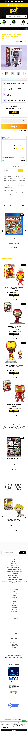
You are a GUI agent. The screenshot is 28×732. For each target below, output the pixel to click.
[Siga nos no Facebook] (12, 634)
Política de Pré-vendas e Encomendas (14, 579)
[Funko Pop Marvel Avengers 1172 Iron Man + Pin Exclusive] (14, 360)
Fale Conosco (14, 561)
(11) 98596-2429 (14, 645)
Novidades (14, 611)
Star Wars (14, 595)
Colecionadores (14, 609)
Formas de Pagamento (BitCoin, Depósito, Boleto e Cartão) (14, 582)
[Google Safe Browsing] (13, 692)
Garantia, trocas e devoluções (14, 571)
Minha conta (14, 563)
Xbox (14, 599)
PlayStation (14, 597)
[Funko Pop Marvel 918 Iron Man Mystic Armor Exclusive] (14, 282)
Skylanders (14, 607)
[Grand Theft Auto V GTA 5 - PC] (14, 454)
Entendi (14, 730)
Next (25, 73)
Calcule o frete (13, 166)
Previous (2, 73)
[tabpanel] (13, 231)
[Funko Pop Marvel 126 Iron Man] (14, 399)
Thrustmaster (14, 593)
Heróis (15, 32)
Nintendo (14, 601)
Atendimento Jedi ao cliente (14, 567)
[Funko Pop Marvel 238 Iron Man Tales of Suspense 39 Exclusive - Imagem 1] (6, 73)
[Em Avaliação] (13, 674)
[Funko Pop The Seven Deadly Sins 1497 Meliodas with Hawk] (14, 514)
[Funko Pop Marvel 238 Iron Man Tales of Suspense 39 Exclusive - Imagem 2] (12, 73)
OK (20, 170)
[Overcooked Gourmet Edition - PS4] (14, 231)
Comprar (14, 126)
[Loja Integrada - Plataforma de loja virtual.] (11, 719)
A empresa (14, 565)
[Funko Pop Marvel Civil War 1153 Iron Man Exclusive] (14, 321)
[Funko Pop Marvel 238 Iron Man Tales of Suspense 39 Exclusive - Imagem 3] (18, 73)
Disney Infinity (14, 605)
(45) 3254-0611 (14, 641)
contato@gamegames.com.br (14, 648)
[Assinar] (23, 552)
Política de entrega (14, 577)
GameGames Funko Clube (14, 569)
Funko (6, 32)
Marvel (11, 32)
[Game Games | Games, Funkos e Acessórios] (14, 10)
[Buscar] (25, 16)
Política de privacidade (14, 575)
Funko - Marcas (23, 41)
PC (14, 603)
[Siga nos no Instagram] (16, 634)
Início (2, 32)
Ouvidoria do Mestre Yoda (14, 573)
